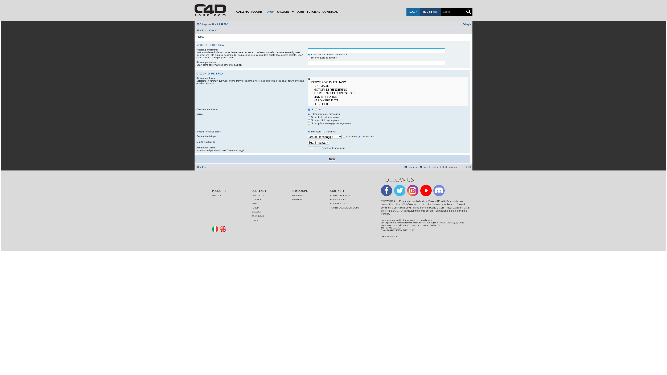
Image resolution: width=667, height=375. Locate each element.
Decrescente (367, 136)
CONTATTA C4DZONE (340, 195)
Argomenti (330, 131)
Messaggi (316, 131)
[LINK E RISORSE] (388, 97)
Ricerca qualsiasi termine (324, 57)
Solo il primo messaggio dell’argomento (331, 123)
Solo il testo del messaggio (325, 117)
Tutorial (313, 11)
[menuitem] (224, 24)
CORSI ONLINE (298, 195)
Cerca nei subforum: (207, 109)
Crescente (351, 136)
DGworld (393, 236)
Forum (269, 11)
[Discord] (439, 190)
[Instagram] (412, 190)
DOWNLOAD (258, 216)
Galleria (242, 11)
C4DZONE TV (258, 195)
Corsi (300, 11)
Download (330, 11)
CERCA (255, 220)
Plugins (256, 11)
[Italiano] (216, 228)
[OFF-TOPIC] (388, 104)
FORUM (255, 207)
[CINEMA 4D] (388, 86)
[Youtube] (426, 190)
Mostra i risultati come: (208, 131)
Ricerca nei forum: (206, 78)
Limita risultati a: (205, 142)
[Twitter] (399, 190)
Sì (312, 109)
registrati (430, 11)
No (319, 109)
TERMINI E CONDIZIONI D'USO (344, 207)
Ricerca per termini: (207, 49)
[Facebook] (386, 190)
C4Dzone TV (285, 11)
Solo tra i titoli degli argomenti (326, 120)
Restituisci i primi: (206, 147)
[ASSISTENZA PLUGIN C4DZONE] (388, 93)
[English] (224, 228)
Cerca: (199, 114)
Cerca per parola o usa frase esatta (329, 54)
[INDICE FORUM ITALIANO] (388, 82)
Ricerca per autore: (206, 62)
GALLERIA (256, 212)
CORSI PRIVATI (297, 199)
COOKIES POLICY (338, 203)
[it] (388, 79)
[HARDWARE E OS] (388, 100)
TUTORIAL (256, 199)
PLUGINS (216, 195)
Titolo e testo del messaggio (325, 114)
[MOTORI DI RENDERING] (388, 90)
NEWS (254, 203)
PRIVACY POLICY (338, 199)
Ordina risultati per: (206, 136)
